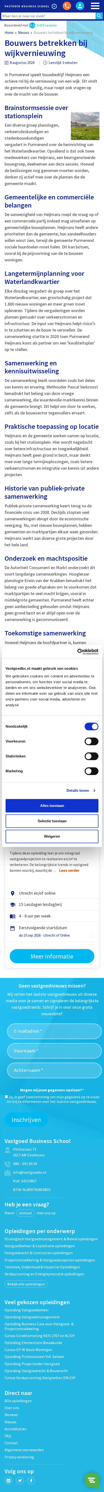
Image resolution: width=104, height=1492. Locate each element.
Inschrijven (26, 1120)
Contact (11, 1442)
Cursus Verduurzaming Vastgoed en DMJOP (40, 1377)
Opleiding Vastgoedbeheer (27, 1310)
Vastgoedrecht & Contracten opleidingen (39, 1252)
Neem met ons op (30, 1212)
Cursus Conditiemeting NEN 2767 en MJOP (40, 1335)
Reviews (11, 1414)
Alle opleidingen (18, 1400)
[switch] (91, 741)
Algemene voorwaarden (24, 1449)
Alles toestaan (52, 806)
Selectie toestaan (52, 821)
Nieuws (23, 32)
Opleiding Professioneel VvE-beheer (34, 1356)
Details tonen (78, 790)
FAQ (8, 1435)
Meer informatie (52, 956)
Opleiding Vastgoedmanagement (32, 1316)
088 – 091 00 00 (25, 1163)
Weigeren (52, 836)
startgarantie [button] (92, 936)
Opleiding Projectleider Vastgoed (32, 1363)
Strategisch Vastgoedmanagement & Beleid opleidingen (51, 1238)
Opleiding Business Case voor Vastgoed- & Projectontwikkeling (39, 1326)
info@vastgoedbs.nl (29, 1172)
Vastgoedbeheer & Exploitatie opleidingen (40, 1245)
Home (9, 32)
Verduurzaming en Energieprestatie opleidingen (44, 1273)
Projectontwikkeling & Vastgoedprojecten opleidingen (50, 1260)
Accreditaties (15, 1428)
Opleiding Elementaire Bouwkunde (33, 1342)
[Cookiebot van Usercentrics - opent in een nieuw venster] (77, 652)
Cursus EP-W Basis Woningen (28, 1349)
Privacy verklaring (19, 1457)
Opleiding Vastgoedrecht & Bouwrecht (36, 1370)
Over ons (12, 1407)
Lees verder (69, 870)
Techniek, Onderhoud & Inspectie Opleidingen (42, 1267)
